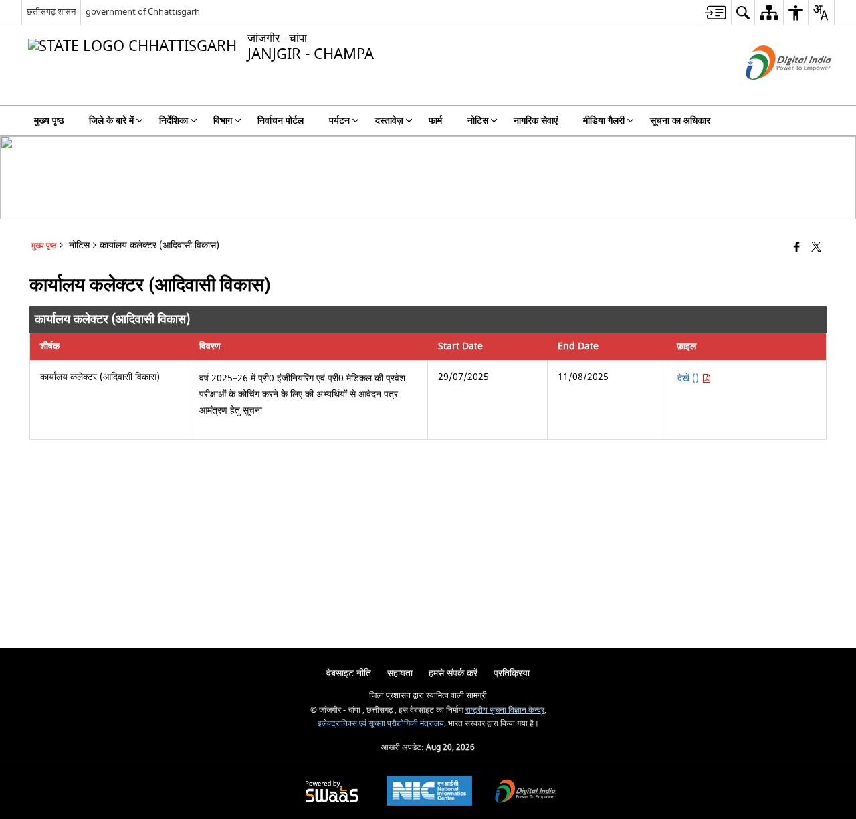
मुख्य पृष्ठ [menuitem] (49, 121)
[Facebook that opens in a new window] (796, 248)
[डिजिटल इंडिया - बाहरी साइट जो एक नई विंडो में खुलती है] (772, 91)
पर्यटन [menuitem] (339, 121)
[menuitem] (715, 12)
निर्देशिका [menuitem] (173, 121)
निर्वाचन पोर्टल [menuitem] (280, 121)
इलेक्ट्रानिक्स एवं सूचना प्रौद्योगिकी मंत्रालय (381, 723)
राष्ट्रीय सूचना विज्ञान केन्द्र (504, 710)
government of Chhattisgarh (143, 11)
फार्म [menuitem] (435, 121)
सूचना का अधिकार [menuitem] (680, 121)
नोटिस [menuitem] (477, 121)
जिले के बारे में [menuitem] (111, 121)
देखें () (689, 378)
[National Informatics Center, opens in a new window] (429, 792)
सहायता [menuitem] (400, 673)
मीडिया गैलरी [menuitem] (604, 121)
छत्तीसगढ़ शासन (51, 11)
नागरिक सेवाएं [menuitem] (536, 121)
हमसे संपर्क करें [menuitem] (453, 673)
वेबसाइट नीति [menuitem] (348, 673)
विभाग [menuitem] (222, 121)
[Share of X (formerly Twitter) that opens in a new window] (816, 248)
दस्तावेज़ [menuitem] (389, 121)
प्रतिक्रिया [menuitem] (512, 673)
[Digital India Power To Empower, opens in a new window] (525, 792)
